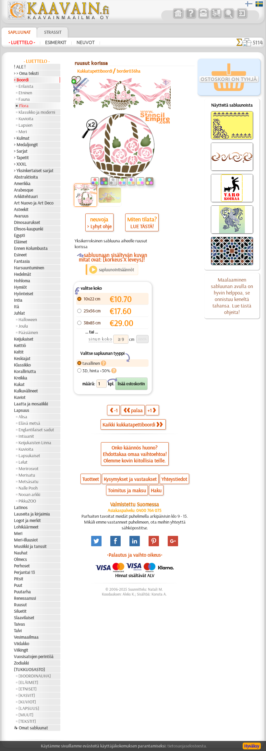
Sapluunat (19, 32)
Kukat (19, 384)
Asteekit (21, 209)
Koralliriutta (25, 371)
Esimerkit (55, 42)
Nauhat (21, 553)
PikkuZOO (27, 501)
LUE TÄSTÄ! (142, 226)
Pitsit (18, 579)
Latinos (21, 507)
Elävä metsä (29, 423)
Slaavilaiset (24, 617)
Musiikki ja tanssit (30, 546)
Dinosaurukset (27, 222)
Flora (24, 106)
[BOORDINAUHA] (34, 676)
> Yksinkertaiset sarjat (34, 170)
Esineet (20, 255)
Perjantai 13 (24, 572)
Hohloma (22, 280)
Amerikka (22, 183)
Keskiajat (22, 358)
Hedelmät (22, 274)
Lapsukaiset (29, 455)
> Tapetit (21, 157)
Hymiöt (20, 287)
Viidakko (21, 643)
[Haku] (228, 17)
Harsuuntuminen (29, 268)
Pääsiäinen (28, 332)
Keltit (19, 352)
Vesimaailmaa (26, 637)
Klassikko (22, 365)
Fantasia (22, 261)
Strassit (52, 32)
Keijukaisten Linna (34, 442)
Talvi (18, 630)
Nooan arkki (29, 494)
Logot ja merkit (27, 520)
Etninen (25, 93)
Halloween (27, 319)
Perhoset (22, 566)
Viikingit (21, 650)
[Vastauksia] (190, 17)
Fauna (24, 99)
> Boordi (21, 80)
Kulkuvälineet (26, 391)
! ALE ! (20, 67)
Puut (18, 585)
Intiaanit (26, 436)
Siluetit (20, 611)
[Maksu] (216, 17)
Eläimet (20, 242)
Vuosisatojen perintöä (34, 656)
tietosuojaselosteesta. (187, 746)
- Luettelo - (22, 42)
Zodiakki (21, 663)
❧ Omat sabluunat (31, 728)
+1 (150, 410)
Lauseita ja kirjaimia (32, 514)
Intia (18, 300)
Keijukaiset (23, 339)
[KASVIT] (26, 695)
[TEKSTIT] (27, 721)
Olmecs (20, 559)
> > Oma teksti (26, 73)
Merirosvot (28, 468)
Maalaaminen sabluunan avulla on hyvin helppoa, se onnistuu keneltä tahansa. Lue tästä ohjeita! (232, 295)
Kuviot (20, 397)
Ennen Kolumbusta (31, 248)
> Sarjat (21, 151)
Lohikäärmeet (26, 527)
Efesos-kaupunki (28, 229)
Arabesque (23, 190)
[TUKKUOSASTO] (29, 669)
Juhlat (19, 313)
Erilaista (25, 86)
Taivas (19, 624)
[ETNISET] (27, 689)
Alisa (22, 417)
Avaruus (21, 216)
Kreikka (20, 378)
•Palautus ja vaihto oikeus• (135, 554)
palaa (137, 410)
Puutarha (22, 592)
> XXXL (20, 164)
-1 (116, 410)
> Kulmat (22, 138)
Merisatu (26, 475)
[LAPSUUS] (28, 708)
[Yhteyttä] (203, 17)
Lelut (23, 462)
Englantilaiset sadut (36, 430)
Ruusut (20, 604)
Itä (16, 306)
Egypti (19, 235)
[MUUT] (25, 715)
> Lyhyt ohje (99, 226)
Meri (22, 131)
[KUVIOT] (27, 702)
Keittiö (20, 345)
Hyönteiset (23, 293)
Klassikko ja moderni (36, 112)
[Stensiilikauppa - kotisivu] (58, 18)
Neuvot (86, 42)
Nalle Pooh (28, 488)
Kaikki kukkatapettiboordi (129, 424)
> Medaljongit (26, 144)
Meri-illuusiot (26, 540)
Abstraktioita (26, 177)
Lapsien (25, 125)
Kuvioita (25, 118)
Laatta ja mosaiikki (31, 404)
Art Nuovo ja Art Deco (34, 203)
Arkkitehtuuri (26, 196)
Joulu (23, 326)
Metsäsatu (28, 481)
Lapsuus (21, 410)
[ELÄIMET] (28, 682)
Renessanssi (25, 598)
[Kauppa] (178, 17)
